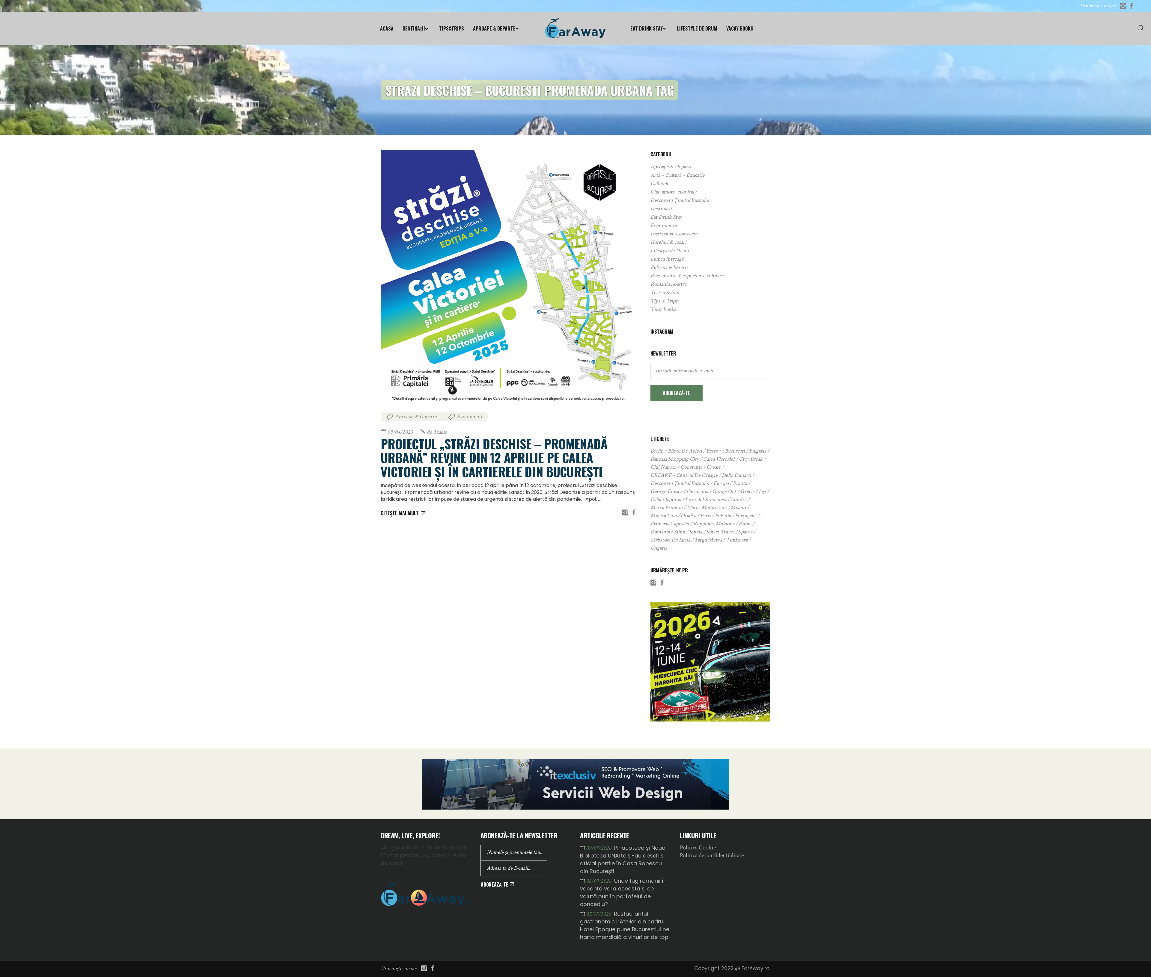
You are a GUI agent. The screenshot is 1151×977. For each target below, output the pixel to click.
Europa (721, 483)
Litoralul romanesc (706, 499)
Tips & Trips (663, 300)
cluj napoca (663, 467)
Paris (705, 515)
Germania (697, 491)
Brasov (713, 450)
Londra (738, 499)
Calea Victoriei (719, 459)
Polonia (723, 515)
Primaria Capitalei (669, 523)
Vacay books (663, 309)
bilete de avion (685, 450)
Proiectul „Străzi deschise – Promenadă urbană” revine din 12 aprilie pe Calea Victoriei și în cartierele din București (494, 457)
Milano (738, 507)
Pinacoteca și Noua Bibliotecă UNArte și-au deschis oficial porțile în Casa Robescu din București (622, 859)
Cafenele (659, 183)
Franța (740, 483)
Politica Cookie (698, 848)
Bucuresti (735, 450)
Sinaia (695, 531)
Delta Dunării (736, 475)
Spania (745, 531)
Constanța (691, 467)
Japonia (673, 499)
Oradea (688, 515)
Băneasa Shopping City (674, 459)
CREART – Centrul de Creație (684, 475)
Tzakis (437, 432)
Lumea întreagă (666, 258)
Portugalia (745, 515)
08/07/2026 (599, 881)
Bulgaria (757, 450)
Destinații (661, 208)
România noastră (668, 284)
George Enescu (666, 491)
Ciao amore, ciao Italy (673, 191)
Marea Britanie (666, 507)
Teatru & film (664, 292)
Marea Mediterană (706, 507)
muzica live (663, 515)
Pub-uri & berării (669, 267)
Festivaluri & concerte (673, 233)
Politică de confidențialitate (712, 855)
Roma (745, 523)
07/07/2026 (599, 914)
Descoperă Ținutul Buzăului (679, 200)
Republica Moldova (713, 523)
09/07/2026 (599, 848)
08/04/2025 (400, 432)
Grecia (747, 491)
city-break (751, 459)
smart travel (720, 531)
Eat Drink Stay (666, 217)
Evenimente (470, 416)
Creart (713, 467)
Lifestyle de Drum (669, 250)
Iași (762, 491)
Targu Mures (708, 539)
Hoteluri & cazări (668, 242)
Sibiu (679, 531)
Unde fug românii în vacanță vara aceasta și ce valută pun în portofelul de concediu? (623, 892)
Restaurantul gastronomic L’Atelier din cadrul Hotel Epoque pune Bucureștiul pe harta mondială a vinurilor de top (624, 925)
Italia (655, 499)
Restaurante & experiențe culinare (687, 275)
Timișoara (737, 539)
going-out (724, 491)
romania (660, 531)
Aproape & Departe (416, 416)
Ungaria (658, 548)
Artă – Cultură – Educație (677, 175)
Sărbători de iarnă (670, 539)
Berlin (657, 450)
